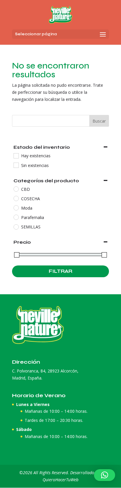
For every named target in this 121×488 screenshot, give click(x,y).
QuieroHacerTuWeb (60, 479)
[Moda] (16, 207)
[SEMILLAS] (16, 226)
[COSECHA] (16, 198)
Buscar (99, 121)
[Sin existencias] (16, 165)
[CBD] (16, 188)
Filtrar (60, 271)
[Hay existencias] (16, 155)
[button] (104, 475)
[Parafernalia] (16, 217)
